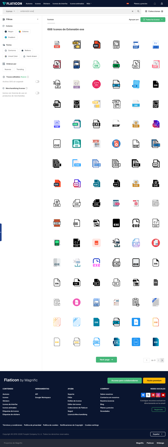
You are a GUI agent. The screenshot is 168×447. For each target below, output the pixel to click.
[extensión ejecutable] (96, 223)
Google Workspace (43, 397)
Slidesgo (160, 443)
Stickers (46, 3)
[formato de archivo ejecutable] (76, 143)
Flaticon (150, 443)
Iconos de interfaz (60, 3)
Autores (29, 3)
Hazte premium (154, 380)
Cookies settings (92, 425)
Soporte (71, 394)
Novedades (105, 411)
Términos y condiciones (12, 425)
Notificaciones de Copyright (71, 425)
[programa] (136, 123)
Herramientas (42, 389)
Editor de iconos (74, 404)
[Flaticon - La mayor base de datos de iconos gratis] (12, 3)
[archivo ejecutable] (96, 84)
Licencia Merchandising (77, 414)
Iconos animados (77, 3)
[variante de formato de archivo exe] (96, 123)
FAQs (70, 397)
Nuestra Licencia (107, 401)
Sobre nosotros (106, 394)
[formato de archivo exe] (57, 44)
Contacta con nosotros (109, 397)
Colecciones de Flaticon (78, 408)
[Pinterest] (153, 395)
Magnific (140, 443)
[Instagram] (158, 395)
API (36, 394)
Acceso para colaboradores (124, 380)
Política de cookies (50, 425)
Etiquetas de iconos (11, 411)
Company (104, 389)
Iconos (38, 3)
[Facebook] (143, 395)
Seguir (70, 411)
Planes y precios (140, 3)
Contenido (8, 389)
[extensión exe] (96, 44)
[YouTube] (163, 395)
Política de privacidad (32, 425)
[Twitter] (148, 395)
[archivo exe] (76, 44)
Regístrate (158, 409)
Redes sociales (158, 389)
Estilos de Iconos (75, 401)
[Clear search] (132, 11)
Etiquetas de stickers (11, 414)
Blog (102, 404)
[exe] (155, 44)
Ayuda (71, 389)
